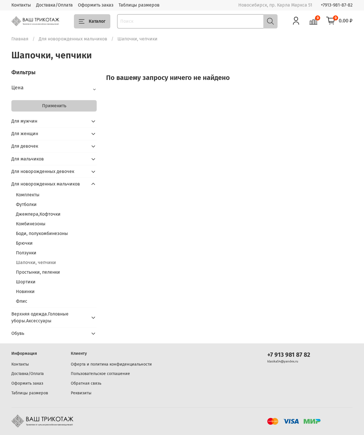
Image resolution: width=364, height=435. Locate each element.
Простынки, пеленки (38, 272)
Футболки (26, 204)
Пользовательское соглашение (100, 373)
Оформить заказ (95, 5)
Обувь (17, 333)
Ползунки (26, 252)
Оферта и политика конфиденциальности (111, 364)
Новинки (25, 291)
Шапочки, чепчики (36, 262)
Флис (21, 301)
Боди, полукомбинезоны (42, 233)
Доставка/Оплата (54, 5)
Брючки (24, 243)
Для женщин (24, 133)
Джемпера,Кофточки (38, 214)
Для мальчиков (27, 159)
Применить (54, 105)
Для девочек (24, 146)
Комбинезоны (31, 223)
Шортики (26, 281)
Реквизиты (81, 393)
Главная (19, 39)
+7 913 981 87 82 (288, 354)
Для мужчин (24, 121)
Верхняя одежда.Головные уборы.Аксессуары (40, 317)
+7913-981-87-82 (337, 5)
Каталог (97, 21)
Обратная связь (86, 383)
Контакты (21, 5)
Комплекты (28, 194)
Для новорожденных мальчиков (73, 39)
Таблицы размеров (139, 5)
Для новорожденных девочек (42, 171)
